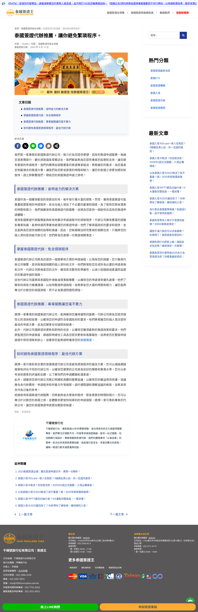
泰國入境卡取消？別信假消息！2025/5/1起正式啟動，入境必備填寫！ (56, 485)
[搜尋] (183, 35)
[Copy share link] (48, 146)
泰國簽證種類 (157, 85)
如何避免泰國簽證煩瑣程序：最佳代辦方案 (47, 128)
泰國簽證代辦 (157, 100)
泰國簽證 (86, 340)
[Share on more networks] (56, 146)
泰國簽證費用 (157, 108)
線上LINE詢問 (50, 607)
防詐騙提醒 (99, 567)
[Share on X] (25, 146)
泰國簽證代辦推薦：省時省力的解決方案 (46, 109)
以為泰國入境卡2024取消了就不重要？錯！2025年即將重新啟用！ (54, 492)
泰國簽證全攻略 (116, 12)
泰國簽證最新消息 (160, 71)
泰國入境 (155, 93)
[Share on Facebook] (18, 146)
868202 (152, 538)
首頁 (17, 28)
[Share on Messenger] (41, 146)
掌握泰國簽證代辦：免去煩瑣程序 (42, 115)
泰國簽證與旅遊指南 (142, 12)
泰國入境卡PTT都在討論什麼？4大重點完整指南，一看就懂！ (52, 499)
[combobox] (164, 35)
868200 (86, 538)
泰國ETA (155, 78)
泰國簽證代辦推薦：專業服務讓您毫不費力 (47, 121)
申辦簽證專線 (147, 607)
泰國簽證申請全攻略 (31, 28)
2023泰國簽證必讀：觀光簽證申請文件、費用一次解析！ (49, 471)
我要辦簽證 (182, 12)
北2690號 (23, 570)
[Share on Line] (33, 146)
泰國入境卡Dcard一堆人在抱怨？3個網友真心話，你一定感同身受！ (55, 478)
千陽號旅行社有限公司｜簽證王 (24, 550)
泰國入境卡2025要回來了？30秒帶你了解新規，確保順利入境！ (53, 505)
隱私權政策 (86, 567)
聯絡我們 (165, 12)
